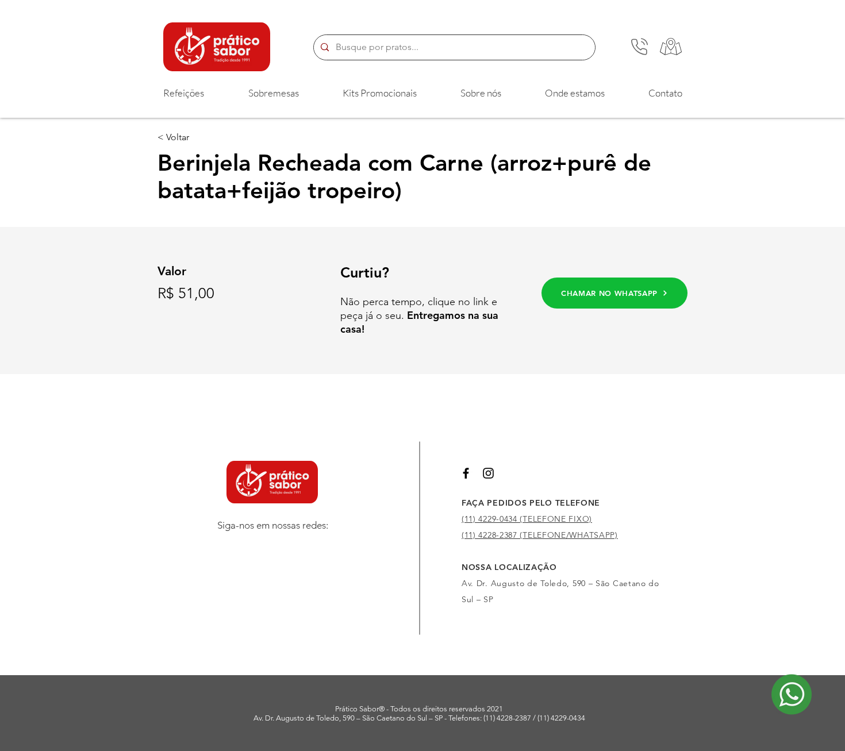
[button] (183, 92)
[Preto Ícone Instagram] (488, 473)
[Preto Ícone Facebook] (466, 473)
